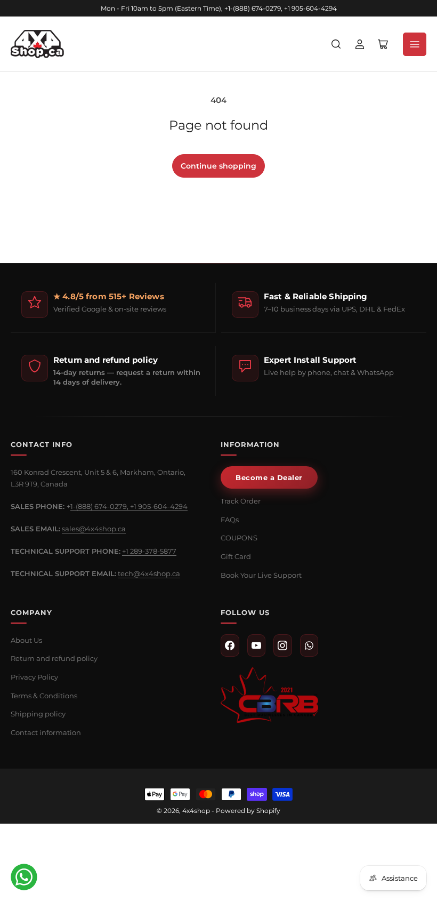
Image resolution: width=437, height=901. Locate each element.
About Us (26, 640)
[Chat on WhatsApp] (24, 877)
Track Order (241, 501)
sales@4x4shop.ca (94, 528)
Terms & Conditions (44, 695)
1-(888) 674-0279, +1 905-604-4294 (129, 506)
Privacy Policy (34, 677)
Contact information (46, 732)
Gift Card (236, 556)
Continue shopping (218, 166)
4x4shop (196, 811)
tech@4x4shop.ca (149, 573)
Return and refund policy (54, 658)
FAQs (230, 519)
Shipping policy (38, 713)
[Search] (336, 44)
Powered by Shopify (248, 811)
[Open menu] (414, 44)
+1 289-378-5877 (149, 551)
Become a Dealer (269, 477)
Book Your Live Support (261, 575)
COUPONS (239, 537)
